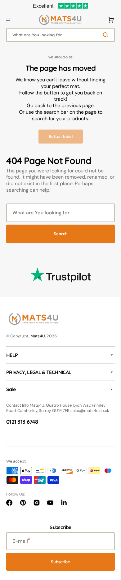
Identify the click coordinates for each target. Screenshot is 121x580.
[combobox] (58, 35)
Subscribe (58, 561)
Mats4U (37, 336)
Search (58, 233)
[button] (9, 20)
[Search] (102, 35)
